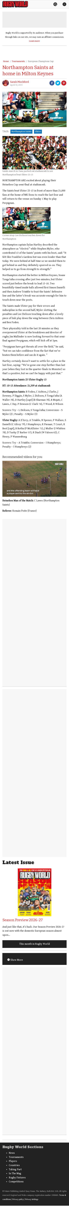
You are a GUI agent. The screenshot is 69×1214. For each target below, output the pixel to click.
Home (6, 61)
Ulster (38, 131)
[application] (34, 479)
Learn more (34, 41)
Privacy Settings (31, 1199)
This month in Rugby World (34, 944)
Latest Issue (18, 862)
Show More (16, 959)
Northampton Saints (21, 131)
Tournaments (18, 61)
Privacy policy (18, 1199)
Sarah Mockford (19, 81)
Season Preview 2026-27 (22, 920)
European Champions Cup (41, 61)
